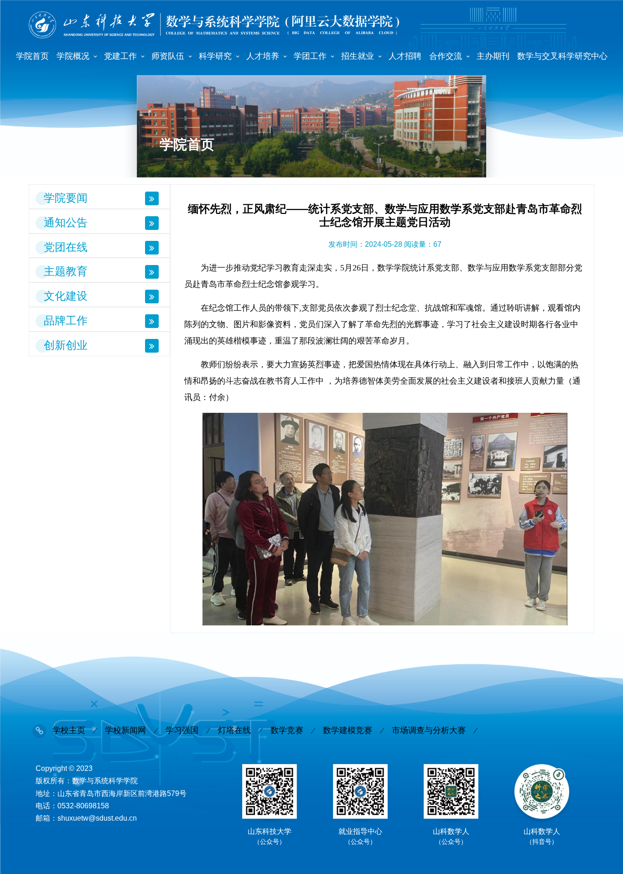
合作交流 (445, 56)
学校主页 (68, 730)
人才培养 (262, 56)
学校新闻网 (125, 730)
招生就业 (357, 56)
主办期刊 (493, 56)
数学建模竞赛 (347, 730)
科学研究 (215, 56)
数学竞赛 (286, 730)
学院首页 (32, 56)
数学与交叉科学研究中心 (562, 56)
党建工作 (120, 56)
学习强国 (182, 730)
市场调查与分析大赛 (429, 730)
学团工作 (310, 56)
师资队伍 (167, 56)
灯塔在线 (234, 730)
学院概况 (73, 56)
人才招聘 (405, 56)
